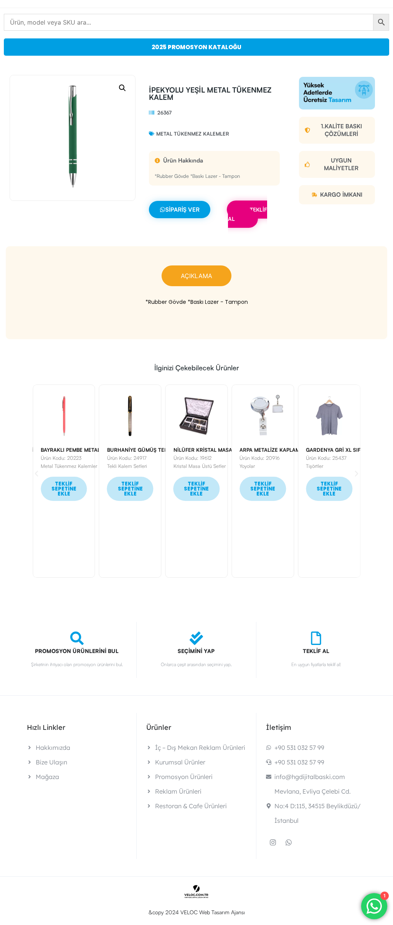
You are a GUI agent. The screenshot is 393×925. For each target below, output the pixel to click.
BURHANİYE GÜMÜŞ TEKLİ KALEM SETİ (135, 450)
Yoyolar (227, 466)
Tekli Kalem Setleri (107, 466)
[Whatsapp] (289, 842)
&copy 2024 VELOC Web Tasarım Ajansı (197, 912)
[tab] (196, 275)
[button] (122, 88)
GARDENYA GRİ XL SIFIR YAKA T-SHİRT (334, 450)
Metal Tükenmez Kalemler (192, 134)
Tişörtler (295, 466)
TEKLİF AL (247, 214)
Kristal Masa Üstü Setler (180, 466)
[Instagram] (273, 842)
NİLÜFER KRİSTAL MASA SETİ (189, 450)
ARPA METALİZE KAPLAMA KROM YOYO (267, 450)
